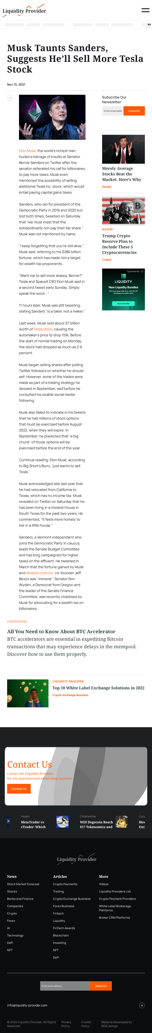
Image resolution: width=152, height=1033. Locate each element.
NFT (10, 950)
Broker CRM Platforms (114, 917)
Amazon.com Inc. (40, 572)
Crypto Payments (65, 884)
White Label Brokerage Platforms (115, 908)
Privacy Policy (66, 1024)
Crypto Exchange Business (70, 695)
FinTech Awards (64, 928)
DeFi (10, 943)
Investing (59, 943)
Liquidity (59, 921)
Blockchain (61, 935)
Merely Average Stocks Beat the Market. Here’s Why (121, 174)
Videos (103, 884)
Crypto (106, 259)
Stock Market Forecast (23, 884)
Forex (11, 921)
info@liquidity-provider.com (27, 1005)
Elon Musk (27, 150)
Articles (60, 876)
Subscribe (134, 111)
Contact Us (19, 789)
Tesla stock (43, 329)
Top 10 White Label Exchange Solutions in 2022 (98, 688)
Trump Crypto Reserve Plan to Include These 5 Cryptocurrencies (119, 244)
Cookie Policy (86, 1024)
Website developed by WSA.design (116, 1024)
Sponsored (133, 271)
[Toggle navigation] (145, 13)
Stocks (106, 186)
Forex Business (63, 906)
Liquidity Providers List (115, 891)
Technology (15, 935)
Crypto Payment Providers (117, 899)
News (12, 876)
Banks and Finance (20, 899)
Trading (58, 891)
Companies (15, 906)
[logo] (24, 10)
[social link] (142, 1005)
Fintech (58, 913)
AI (8, 928)
